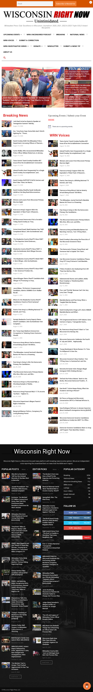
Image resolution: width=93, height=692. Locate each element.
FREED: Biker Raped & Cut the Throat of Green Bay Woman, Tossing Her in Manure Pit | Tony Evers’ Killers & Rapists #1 (20, 547)
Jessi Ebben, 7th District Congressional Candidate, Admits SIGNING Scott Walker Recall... (27, 290)
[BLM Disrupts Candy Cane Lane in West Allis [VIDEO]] (6, 640)
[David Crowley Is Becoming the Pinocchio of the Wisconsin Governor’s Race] (53, 241)
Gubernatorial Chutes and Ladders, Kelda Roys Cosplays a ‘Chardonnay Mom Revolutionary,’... (74, 281)
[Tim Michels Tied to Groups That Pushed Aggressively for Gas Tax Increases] (6, 665)
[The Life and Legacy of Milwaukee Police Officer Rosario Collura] (37, 617)
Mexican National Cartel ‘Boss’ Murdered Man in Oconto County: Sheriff (51, 489)
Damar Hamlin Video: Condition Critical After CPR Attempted (20, 573)
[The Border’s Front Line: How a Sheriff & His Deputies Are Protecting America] (37, 476)
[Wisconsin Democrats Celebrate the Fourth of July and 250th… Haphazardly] (53, 341)
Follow (87, 518)
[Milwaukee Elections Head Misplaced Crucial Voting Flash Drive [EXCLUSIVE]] (6, 516)
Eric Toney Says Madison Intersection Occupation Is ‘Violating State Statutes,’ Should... (27, 333)
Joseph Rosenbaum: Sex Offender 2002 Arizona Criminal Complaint (20, 489)
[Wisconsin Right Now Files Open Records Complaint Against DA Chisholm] (37, 640)
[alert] (69, 126)
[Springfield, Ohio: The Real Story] (37, 499)
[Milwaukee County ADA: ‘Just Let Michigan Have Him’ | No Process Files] (37, 653)
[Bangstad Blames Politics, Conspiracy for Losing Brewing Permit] (6, 413)
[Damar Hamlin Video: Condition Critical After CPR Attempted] (6, 573)
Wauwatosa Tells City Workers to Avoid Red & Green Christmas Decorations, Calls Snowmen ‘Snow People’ (20, 602)
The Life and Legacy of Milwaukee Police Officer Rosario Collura (51, 617)
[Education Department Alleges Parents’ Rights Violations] (6, 403)
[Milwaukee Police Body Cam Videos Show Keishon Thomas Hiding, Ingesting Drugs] (6, 560)
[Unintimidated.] (46, 17)
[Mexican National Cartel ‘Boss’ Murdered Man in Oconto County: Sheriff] (37, 489)
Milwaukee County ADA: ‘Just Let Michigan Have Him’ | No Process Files (51, 653)
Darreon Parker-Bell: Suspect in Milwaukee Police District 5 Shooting (19, 628)
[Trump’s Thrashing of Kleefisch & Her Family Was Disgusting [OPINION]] (6, 615)
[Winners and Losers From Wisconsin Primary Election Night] (6, 202)
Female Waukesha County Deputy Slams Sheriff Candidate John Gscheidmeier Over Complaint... (28, 322)
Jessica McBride (8, 106)
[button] (5, 58)
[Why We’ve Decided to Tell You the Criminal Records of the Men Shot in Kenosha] (6, 476)
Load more (14, 677)
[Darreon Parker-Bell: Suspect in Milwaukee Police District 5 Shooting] (6, 627)
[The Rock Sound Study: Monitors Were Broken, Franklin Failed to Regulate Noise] (37, 520)
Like (88, 513)
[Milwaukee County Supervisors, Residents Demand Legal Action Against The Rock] (37, 508)
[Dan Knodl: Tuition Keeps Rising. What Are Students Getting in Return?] (53, 390)
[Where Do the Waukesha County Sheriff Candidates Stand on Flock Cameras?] (6, 302)
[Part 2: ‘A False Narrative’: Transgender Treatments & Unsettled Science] (37, 546)
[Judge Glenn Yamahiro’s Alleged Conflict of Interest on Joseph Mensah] (37, 604)
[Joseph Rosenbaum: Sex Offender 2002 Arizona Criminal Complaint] (6, 489)
